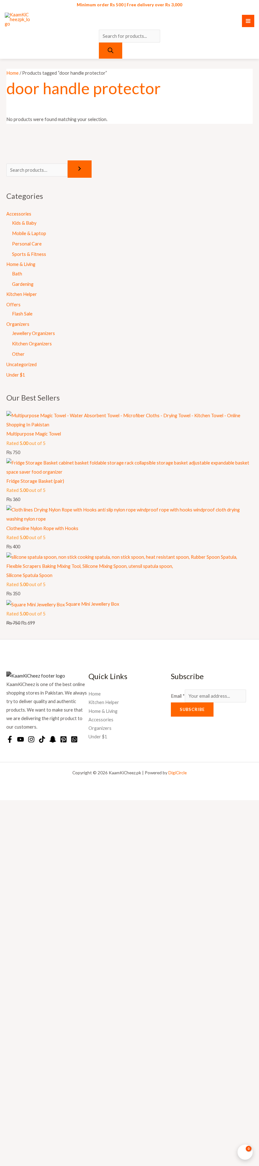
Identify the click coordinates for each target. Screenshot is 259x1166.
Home (12, 73)
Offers (13, 304)
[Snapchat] (52, 739)
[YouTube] (20, 739)
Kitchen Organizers (32, 343)
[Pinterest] (63, 739)
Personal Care (27, 243)
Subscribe (192, 709)
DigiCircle (177, 772)
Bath (17, 273)
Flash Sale (22, 313)
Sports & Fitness (29, 254)
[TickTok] (42, 739)
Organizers (17, 324)
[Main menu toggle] (248, 21)
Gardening (22, 284)
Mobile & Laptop (29, 233)
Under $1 (15, 375)
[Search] (110, 51)
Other (18, 354)
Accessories (18, 213)
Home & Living (20, 264)
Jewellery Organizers (33, 333)
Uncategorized (21, 364)
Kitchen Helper (21, 294)
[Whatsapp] (74, 739)
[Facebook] (9, 739)
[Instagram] (31, 739)
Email (178, 696)
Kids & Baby (24, 223)
